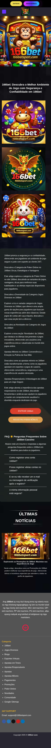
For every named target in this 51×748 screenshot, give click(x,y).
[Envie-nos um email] (13, 721)
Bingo (7, 654)
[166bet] (25, 11)
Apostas (8, 672)
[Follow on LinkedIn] (23, 721)
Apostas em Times (12, 663)
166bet (7, 646)
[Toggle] (6, 457)
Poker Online (10, 689)
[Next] (49, 558)
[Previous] (2, 558)
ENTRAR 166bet (25, 411)
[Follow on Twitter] (9, 721)
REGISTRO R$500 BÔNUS (25, 420)
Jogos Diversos (11, 650)
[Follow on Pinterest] (18, 721)
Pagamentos (10, 680)
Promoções (9, 684)
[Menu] (4, 12)
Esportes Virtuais (11, 659)
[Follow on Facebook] (4, 721)
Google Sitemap (11, 702)
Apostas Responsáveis (14, 667)
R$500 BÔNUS (31, 4)
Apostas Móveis (11, 676)
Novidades (9, 693)
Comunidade (10, 697)
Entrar (16, 3)
